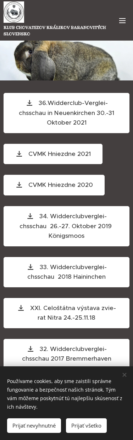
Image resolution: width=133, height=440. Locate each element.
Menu (122, 20)
